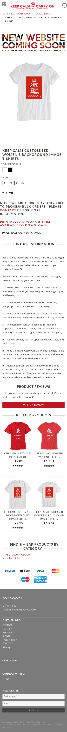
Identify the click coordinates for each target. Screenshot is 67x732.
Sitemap (6, 647)
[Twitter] (7, 679)
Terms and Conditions (31, 724)
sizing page (13, 265)
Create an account (26, 610)
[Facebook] (3, 679)
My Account (9, 606)
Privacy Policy (15, 724)
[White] (5, 169)
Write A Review (33, 405)
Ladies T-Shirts (43, 14)
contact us (11, 210)
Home (5, 14)
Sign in (6, 610)
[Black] (10, 169)
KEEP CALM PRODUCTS (22, 14)
